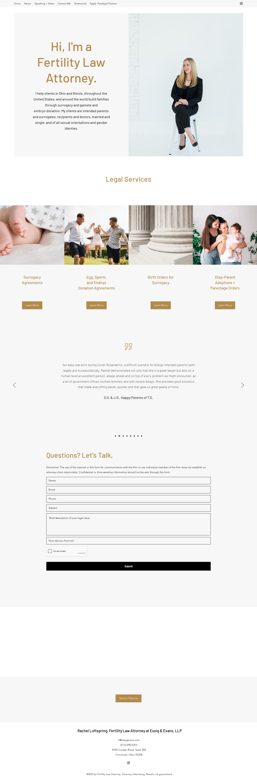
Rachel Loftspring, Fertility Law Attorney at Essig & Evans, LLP (129, 730)
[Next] (242, 385)
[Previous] (14, 385)
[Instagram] (241, 3)
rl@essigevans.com (129, 740)
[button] (128, 698)
